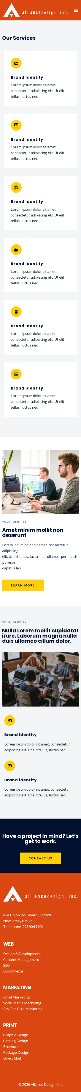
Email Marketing (16, 997)
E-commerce (13, 971)
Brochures (11, 1046)
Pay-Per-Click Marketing (23, 1008)
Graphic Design (15, 1035)
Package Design (16, 1052)
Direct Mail (12, 1058)
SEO (6, 965)
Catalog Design (15, 1040)
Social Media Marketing (22, 1003)
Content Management (21, 959)
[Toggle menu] (76, 10)
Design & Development (22, 953)
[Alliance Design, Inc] (35, 9)
